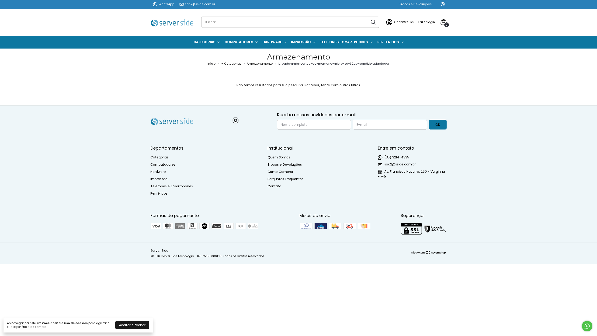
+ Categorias (231, 63)
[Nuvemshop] (429, 253)
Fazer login (426, 22)
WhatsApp (166, 4)
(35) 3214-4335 (396, 157)
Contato (274, 186)
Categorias (204, 42)
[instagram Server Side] (443, 4)
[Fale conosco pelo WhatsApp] (587, 326)
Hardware (272, 42)
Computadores (239, 42)
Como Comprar (280, 171)
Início (212, 63)
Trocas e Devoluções (415, 4)
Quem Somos (278, 157)
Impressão (301, 42)
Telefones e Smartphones (344, 42)
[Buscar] (373, 22)
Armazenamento (260, 63)
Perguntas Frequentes (285, 179)
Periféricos (388, 42)
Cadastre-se (404, 22)
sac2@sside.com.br (200, 4)
